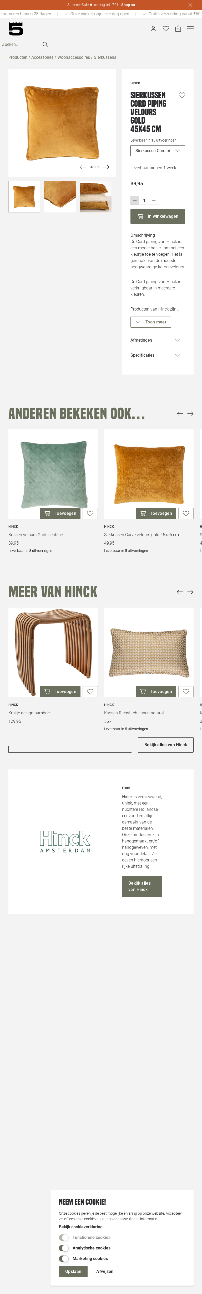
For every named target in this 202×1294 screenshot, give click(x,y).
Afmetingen (141, 340)
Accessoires (42, 57)
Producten (17, 57)
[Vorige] (180, 413)
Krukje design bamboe (29, 712)
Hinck (13, 527)
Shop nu (128, 5)
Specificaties (142, 355)
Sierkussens (105, 57)
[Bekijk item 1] (95, 167)
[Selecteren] (24, 196)
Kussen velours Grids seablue (35, 534)
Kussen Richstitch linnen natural (134, 712)
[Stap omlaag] (134, 200)
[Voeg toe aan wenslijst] (182, 95)
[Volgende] (83, 167)
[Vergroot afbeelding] (62, 123)
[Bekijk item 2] (98, 167)
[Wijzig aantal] (144, 200)
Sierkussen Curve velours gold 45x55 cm (141, 534)
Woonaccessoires (73, 57)
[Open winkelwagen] (178, 28)
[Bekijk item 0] (91, 167)
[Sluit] (190, 5)
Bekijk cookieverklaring (81, 1226)
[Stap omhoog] (154, 200)
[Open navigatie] (190, 28)
